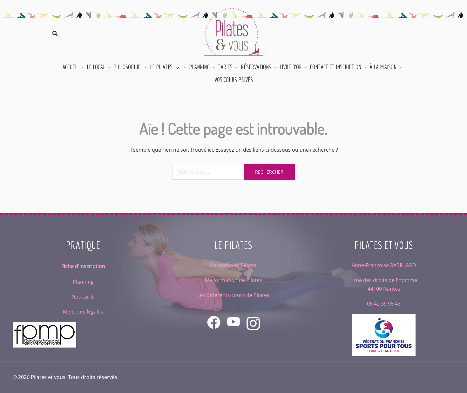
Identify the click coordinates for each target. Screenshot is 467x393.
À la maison (382, 67)
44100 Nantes (384, 288)
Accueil (70, 67)
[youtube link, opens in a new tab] (233, 317)
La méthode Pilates (233, 265)
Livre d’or (291, 67)
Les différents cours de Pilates (233, 295)
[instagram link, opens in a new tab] (253, 317)
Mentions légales (83, 311)
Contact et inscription (335, 67)
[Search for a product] (55, 33)
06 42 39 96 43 (384, 303)
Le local (96, 67)
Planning (199, 67)
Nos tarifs (83, 296)
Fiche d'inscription (83, 266)
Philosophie (127, 67)
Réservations (256, 67)
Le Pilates (161, 67)
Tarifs (225, 67)
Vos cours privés (233, 79)
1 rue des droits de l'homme (383, 280)
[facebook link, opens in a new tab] (213, 317)
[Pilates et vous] (233, 32)
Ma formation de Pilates (233, 280)
